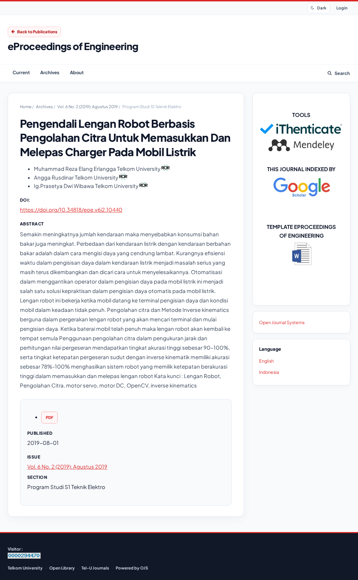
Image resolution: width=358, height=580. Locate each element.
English (266, 361)
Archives (49, 72)
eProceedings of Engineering (73, 46)
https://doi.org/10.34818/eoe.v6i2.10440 (71, 209)
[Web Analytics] (24, 557)
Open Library (62, 568)
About (77, 72)
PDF (49, 417)
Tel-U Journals (95, 568)
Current (21, 72)
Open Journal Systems (282, 322)
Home (26, 106)
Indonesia (269, 372)
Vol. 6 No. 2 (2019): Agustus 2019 (88, 106)
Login (342, 8)
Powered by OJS (132, 568)
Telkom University (25, 568)
